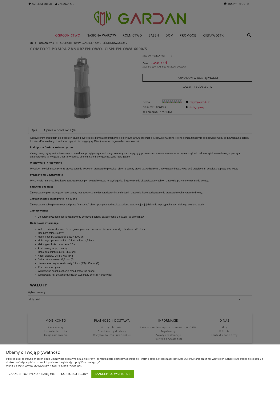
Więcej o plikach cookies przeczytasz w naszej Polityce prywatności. (44, 365)
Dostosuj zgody (74, 373)
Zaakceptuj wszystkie (112, 373)
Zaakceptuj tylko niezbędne (32, 373)
